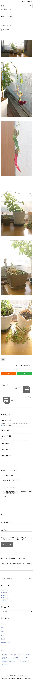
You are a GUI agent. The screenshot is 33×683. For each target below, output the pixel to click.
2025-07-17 (6, 450)
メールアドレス (6, 522)
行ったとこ (24, 661)
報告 (2, 631)
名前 (2, 514)
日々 (11, 16)
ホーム (4, 16)
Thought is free (26, 678)
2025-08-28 (6, 456)
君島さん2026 (6, 420)
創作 (2, 627)
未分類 (3, 639)
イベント (3, 623)
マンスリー (15, 654)
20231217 (5, 444)
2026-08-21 (4, 590)
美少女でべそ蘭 (5, 642)
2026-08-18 (4, 597)
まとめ (5, 654)
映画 (4, 658)
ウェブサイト (5, 530)
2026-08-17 (4, 600)
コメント (3, 496)
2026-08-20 (4, 592)
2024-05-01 (6, 436)
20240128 (5, 430)
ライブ (26, 654)
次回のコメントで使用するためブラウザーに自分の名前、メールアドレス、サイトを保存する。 (17, 538)
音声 (4, 664)
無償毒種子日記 (26, 365)
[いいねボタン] (3, 359)
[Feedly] (24, 373)
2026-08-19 (4, 595)
